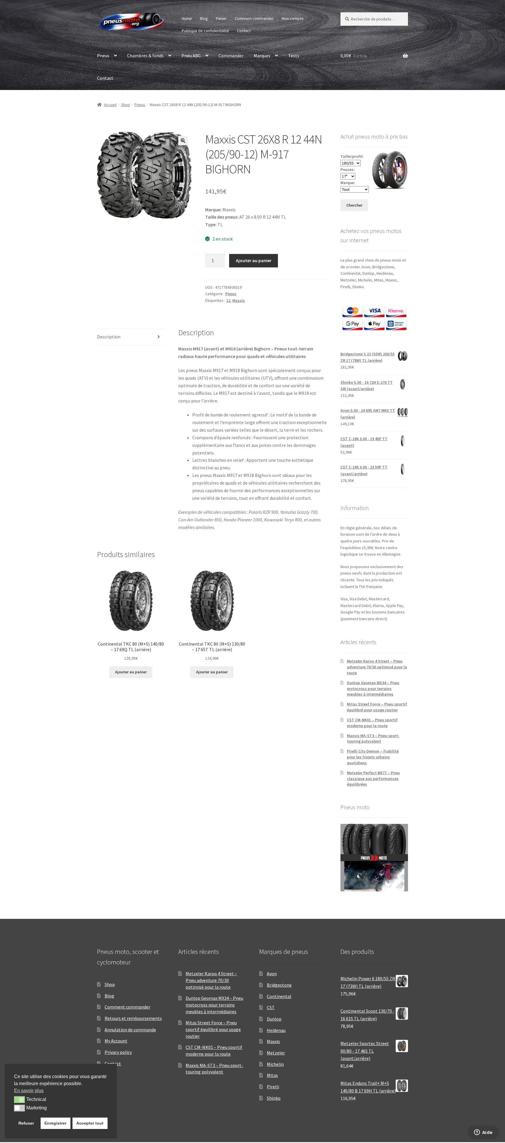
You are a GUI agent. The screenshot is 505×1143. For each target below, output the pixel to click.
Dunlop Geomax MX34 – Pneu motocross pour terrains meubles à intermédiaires (373, 688)
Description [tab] (108, 337)
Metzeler (276, 1053)
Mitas (272, 1075)
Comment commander (254, 18)
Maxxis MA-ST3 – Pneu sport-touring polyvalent (373, 738)
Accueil (110, 104)
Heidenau (276, 1030)
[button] (183, 140)
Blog (204, 18)
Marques (262, 55)
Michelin (275, 1064)
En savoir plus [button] (29, 1090)
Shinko (274, 1098)
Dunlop (274, 1019)
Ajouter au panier (253, 260)
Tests (293, 55)
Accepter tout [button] (89, 1123)
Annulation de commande (130, 1030)
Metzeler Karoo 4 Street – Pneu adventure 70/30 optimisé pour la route (377, 666)
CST (271, 1007)
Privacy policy (118, 1052)
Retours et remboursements (133, 1018)
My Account (116, 1041)
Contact (244, 30)
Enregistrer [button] (55, 1123)
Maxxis (238, 300)
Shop (125, 104)
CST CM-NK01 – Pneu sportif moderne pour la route (372, 722)
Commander (231, 55)
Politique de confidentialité (205, 30)
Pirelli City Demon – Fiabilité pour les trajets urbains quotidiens (373, 756)
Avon (272, 973)
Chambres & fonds (145, 55)
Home (187, 18)
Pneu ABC (191, 55)
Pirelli (273, 1087)
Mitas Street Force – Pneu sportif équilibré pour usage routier (377, 707)
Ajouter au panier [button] (131, 672)
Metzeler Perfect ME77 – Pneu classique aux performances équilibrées (373, 778)
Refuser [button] (26, 1123)
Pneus (103, 55)
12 (228, 300)
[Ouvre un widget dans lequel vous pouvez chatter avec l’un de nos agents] (483, 1132)
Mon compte (293, 18)
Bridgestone (279, 985)
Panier (221, 18)
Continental (279, 996)
